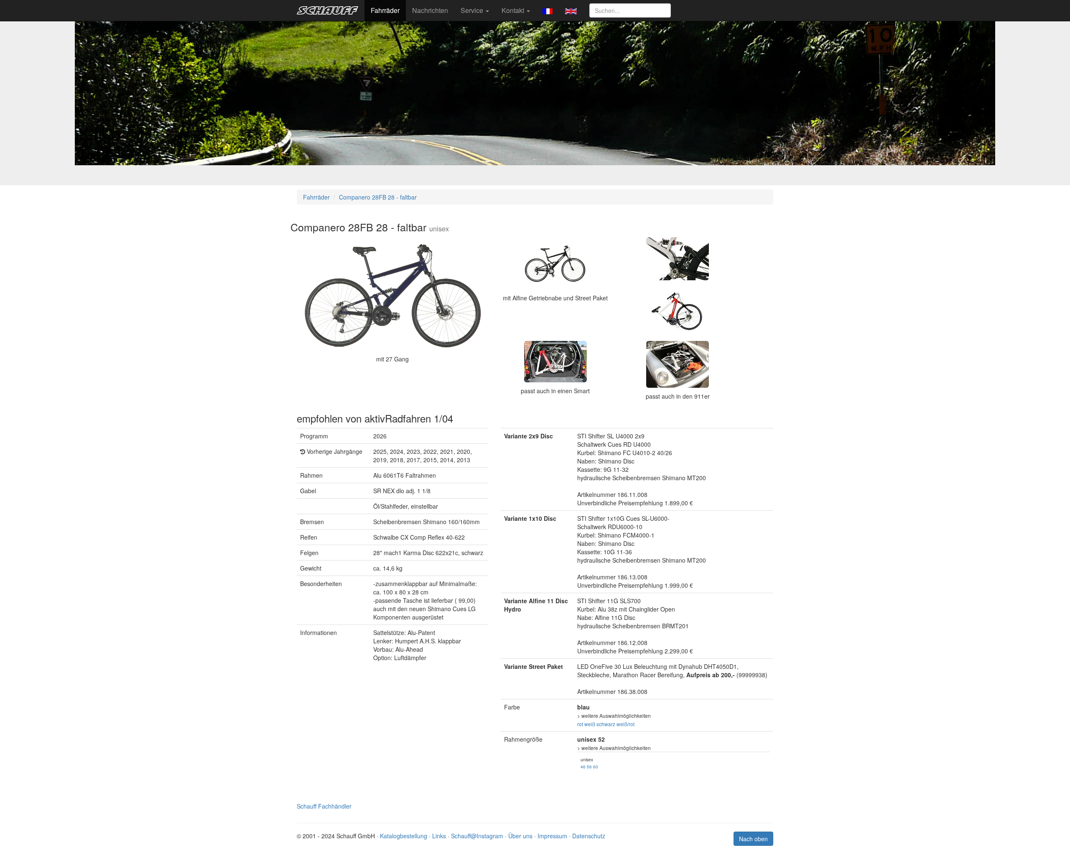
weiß (589, 723)
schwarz (605, 723)
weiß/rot (625, 723)
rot (580, 723)
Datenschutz (588, 836)
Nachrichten (430, 10)
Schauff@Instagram (477, 836)
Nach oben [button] (753, 839)
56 (589, 766)
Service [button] (473, 10)
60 (595, 766)
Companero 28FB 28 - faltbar (378, 197)
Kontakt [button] (514, 10)
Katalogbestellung (403, 836)
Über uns (520, 836)
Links (439, 836)
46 (583, 766)
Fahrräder (385, 10)
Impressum (552, 836)
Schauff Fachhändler (324, 806)
